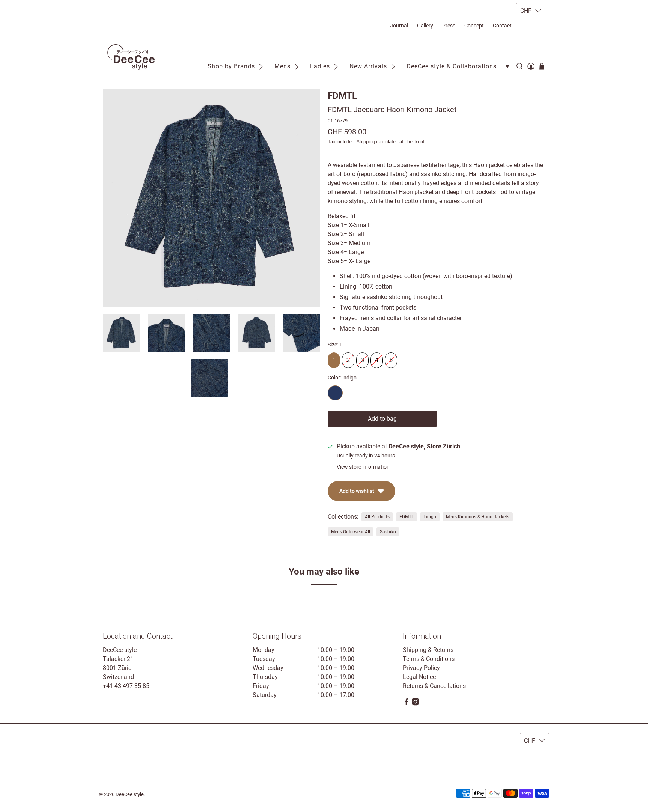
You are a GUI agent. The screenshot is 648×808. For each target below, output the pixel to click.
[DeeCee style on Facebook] (406, 703)
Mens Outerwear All (350, 531)
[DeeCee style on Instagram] (415, 703)
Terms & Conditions (428, 658)
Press (448, 26)
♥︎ (508, 66)
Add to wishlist (356, 491)
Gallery (425, 26)
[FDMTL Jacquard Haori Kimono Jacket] (211, 198)
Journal (399, 26)
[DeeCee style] (130, 57)
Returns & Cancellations (434, 685)
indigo (335, 392)
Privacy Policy (421, 667)
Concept (474, 26)
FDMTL (342, 95)
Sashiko (388, 531)
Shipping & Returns (428, 649)
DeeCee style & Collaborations (451, 66)
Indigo (429, 516)
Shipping (366, 141)
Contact (502, 26)
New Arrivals (368, 66)
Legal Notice (419, 676)
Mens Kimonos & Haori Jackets (477, 516)
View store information (363, 467)
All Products (377, 516)
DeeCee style (130, 794)
